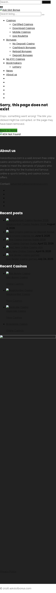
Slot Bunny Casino (17, 277)
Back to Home (8, 130)
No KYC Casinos (15, 59)
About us (11, 74)
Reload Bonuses (22, 51)
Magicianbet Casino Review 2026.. (26, 224)
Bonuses (11, 40)
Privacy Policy (8, 571)
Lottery (16, 67)
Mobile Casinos (21, 32)
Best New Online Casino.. (21, 251)
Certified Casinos (22, 24)
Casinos (11, 20)
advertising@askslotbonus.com (29, 183)
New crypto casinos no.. (20, 236)
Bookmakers (14, 63)
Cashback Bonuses (24, 47)
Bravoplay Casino (17, 324)
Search (46, 2)
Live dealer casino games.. (22, 259)
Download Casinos (23, 28)
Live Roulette (20, 36)
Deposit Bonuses (22, 55)
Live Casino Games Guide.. (22, 243)
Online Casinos (15, 283)
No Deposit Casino (23, 43)
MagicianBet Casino (18, 294)
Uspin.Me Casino (16, 311)
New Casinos (14, 300)
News (9, 71)
